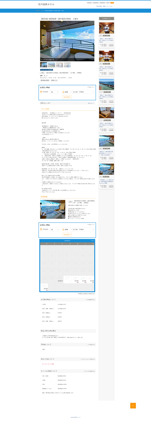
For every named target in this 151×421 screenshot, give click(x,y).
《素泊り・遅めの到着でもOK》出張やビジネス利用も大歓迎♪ (106, 40)
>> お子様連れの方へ (90, 299)
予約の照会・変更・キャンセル (104, 6)
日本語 (112, 2)
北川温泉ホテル (46, 4)
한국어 (108, 2)
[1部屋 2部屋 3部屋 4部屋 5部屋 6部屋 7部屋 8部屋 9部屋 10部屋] (67, 92)
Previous (42, 41)
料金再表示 (67, 97)
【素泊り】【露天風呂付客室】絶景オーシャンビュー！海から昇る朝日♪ (106, 153)
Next (92, 41)
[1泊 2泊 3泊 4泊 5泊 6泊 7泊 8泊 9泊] (54, 92)
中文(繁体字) (102, 2)
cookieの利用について (75, 417)
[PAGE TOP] (133, 405)
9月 (92, 240)
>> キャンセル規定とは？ (89, 371)
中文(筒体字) (95, 2)
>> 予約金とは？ (91, 344)
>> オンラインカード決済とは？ (88, 359)
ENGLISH (89, 2)
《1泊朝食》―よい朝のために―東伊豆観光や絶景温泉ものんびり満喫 (106, 181)
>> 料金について (91, 87)
